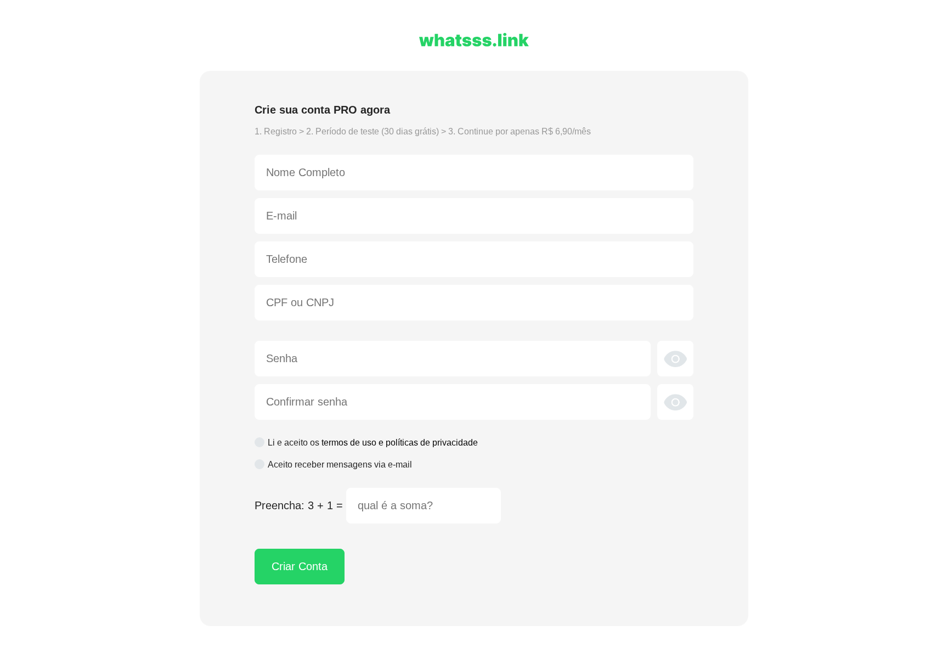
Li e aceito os (373, 442)
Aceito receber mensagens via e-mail (340, 464)
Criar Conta (300, 566)
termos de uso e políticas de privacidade (399, 442)
